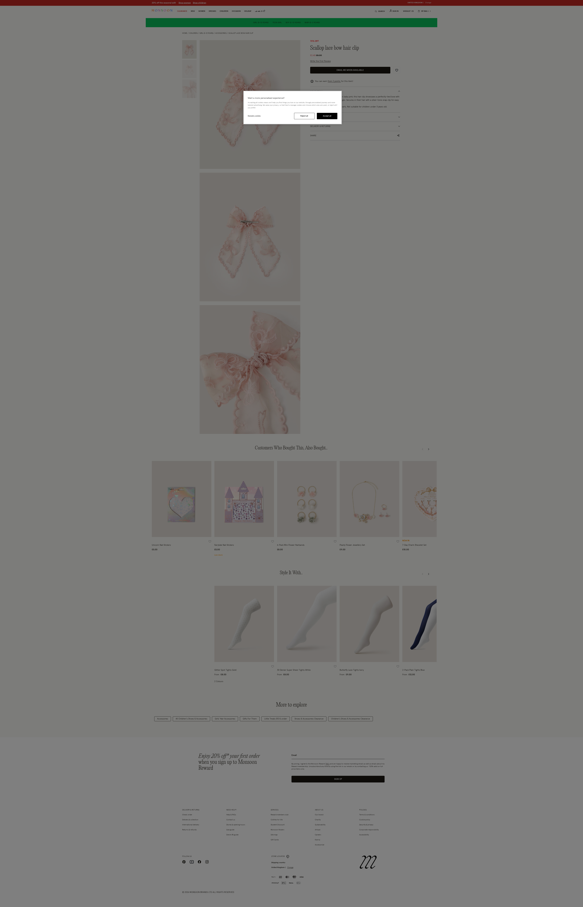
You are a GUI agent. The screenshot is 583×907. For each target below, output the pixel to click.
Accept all (327, 116)
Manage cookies (254, 116)
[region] (292, 107)
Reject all (304, 116)
